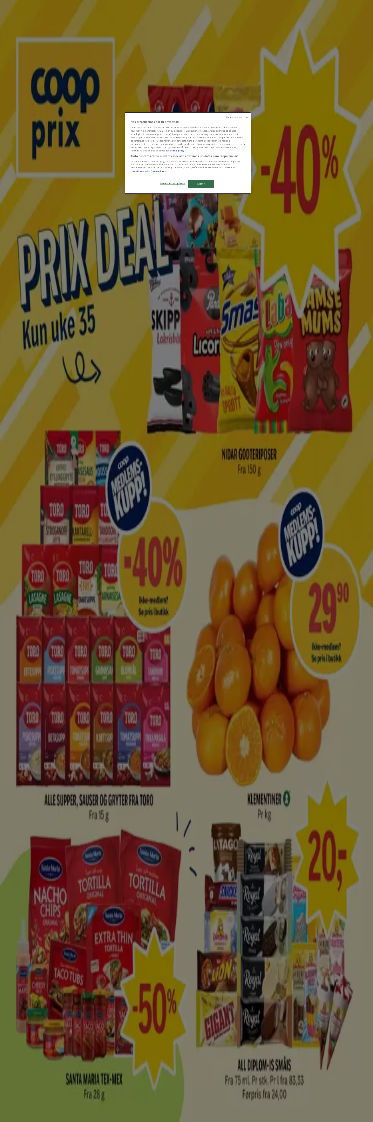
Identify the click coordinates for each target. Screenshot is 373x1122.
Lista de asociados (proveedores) (148, 171)
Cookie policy (177, 150)
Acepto (201, 183)
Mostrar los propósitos (173, 183)
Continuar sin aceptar (237, 117)
